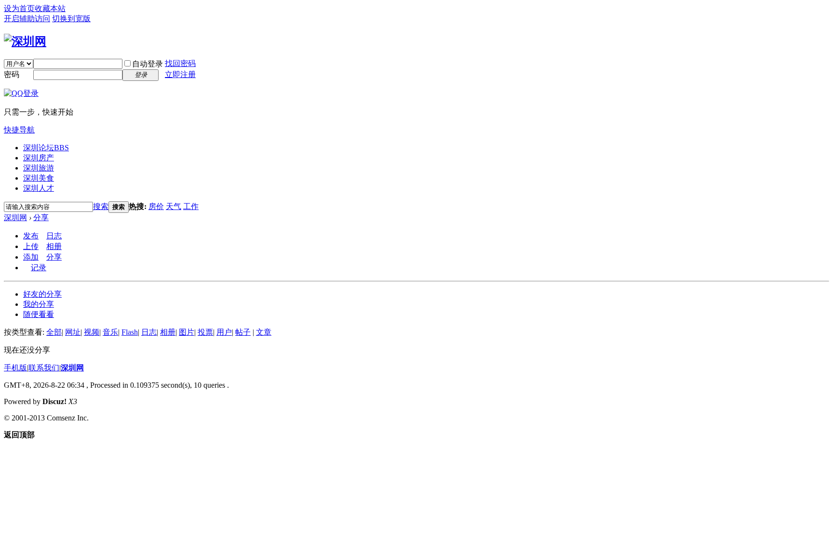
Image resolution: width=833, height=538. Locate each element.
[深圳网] (25, 41)
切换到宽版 (71, 18)
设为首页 (19, 8)
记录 (38, 267)
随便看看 (38, 314)
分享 (41, 217)
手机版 (15, 368)
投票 (205, 332)
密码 (11, 74)
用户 (224, 332)
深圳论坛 (46, 148)
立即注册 (180, 74)
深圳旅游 (38, 168)
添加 (31, 257)
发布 (31, 236)
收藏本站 (50, 8)
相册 (54, 246)
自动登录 (147, 64)
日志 (54, 236)
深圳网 (15, 217)
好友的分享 (42, 294)
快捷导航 (19, 130)
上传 (31, 246)
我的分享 (38, 304)
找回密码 (180, 63)
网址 (73, 332)
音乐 (110, 332)
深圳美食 (38, 178)
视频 (91, 332)
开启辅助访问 (27, 18)
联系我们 (43, 368)
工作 (191, 206)
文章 (263, 332)
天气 (173, 206)
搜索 (100, 206)
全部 (54, 332)
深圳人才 (38, 188)
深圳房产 (38, 158)
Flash (129, 332)
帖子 (243, 332)
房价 (156, 206)
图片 (186, 332)
